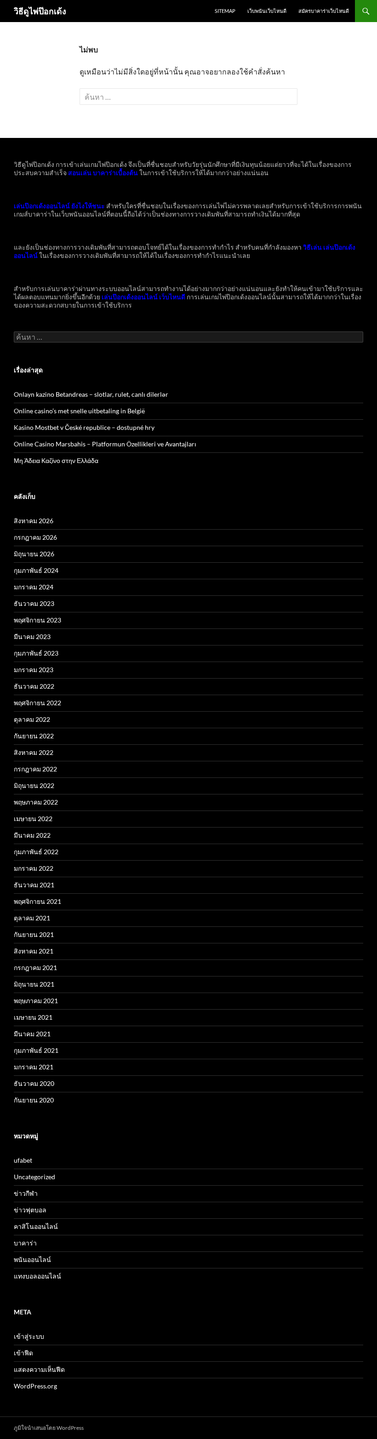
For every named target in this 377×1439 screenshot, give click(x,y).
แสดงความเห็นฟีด (39, 1369)
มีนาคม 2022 (32, 835)
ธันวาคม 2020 (34, 1083)
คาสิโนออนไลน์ (36, 1226)
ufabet (23, 1160)
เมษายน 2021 (33, 1017)
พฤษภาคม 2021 (36, 1001)
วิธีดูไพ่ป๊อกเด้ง (40, 11)
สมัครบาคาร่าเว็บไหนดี (323, 11)
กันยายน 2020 (34, 1100)
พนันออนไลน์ (32, 1259)
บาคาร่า (25, 1243)
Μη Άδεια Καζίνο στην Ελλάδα (56, 460)
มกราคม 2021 (33, 1067)
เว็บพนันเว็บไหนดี (266, 11)
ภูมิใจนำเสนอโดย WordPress (49, 1427)
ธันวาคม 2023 (34, 603)
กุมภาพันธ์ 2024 (36, 570)
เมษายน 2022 (33, 818)
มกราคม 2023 (33, 670)
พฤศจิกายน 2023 (37, 620)
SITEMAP (225, 11)
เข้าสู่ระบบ (29, 1336)
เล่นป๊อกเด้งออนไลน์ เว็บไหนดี (143, 297)
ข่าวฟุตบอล (30, 1210)
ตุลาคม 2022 (32, 719)
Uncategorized (34, 1177)
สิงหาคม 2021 (33, 951)
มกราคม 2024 (33, 587)
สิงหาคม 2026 (33, 521)
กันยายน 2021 (34, 934)
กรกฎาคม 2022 (35, 769)
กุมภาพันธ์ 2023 (36, 653)
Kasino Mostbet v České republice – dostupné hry (84, 427)
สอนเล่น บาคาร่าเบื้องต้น (103, 173)
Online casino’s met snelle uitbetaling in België (79, 411)
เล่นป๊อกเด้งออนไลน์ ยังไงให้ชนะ (59, 206)
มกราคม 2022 (33, 868)
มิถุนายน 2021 (34, 984)
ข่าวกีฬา (26, 1193)
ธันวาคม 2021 (34, 885)
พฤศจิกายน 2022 (37, 703)
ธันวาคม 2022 (34, 686)
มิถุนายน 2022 (34, 785)
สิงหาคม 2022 (33, 752)
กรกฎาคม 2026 (35, 537)
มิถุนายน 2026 (34, 554)
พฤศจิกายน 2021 (37, 901)
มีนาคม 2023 (32, 636)
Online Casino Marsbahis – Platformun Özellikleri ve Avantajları (105, 444)
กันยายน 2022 (34, 736)
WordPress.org (35, 1386)
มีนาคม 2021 (32, 1034)
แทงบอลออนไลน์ (37, 1276)
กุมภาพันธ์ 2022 (36, 852)
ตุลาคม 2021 (32, 918)
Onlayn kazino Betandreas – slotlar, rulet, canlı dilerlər (91, 394)
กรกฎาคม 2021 (35, 967)
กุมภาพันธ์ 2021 (36, 1050)
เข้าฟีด (23, 1353)
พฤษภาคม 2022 (36, 802)
